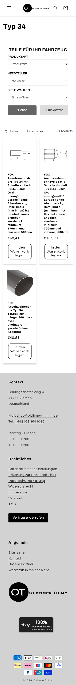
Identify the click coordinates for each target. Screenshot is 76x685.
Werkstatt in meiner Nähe (29, 570)
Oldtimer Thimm (43, 680)
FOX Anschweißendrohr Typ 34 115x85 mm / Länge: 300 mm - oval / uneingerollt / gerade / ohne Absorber (20, 318)
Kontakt (14, 558)
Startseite (16, 552)
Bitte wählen (19, 90)
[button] (9, 8)
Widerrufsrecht (20, 486)
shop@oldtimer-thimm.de (37, 415)
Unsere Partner (21, 564)
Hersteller (17, 73)
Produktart (18, 56)
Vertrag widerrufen (28, 517)
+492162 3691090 (29, 421)
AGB (12, 504)
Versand (15, 498)
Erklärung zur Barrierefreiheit (32, 474)
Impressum (17, 492)
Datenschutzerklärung (26, 480)
